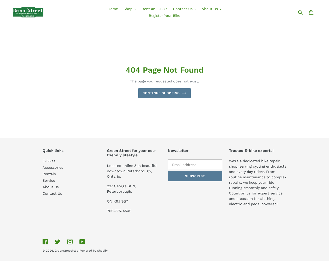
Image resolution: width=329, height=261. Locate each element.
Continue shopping (161, 93)
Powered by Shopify (93, 250)
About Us (51, 187)
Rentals (49, 174)
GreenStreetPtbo (66, 250)
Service (49, 180)
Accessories (53, 167)
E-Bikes (49, 161)
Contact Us (52, 193)
